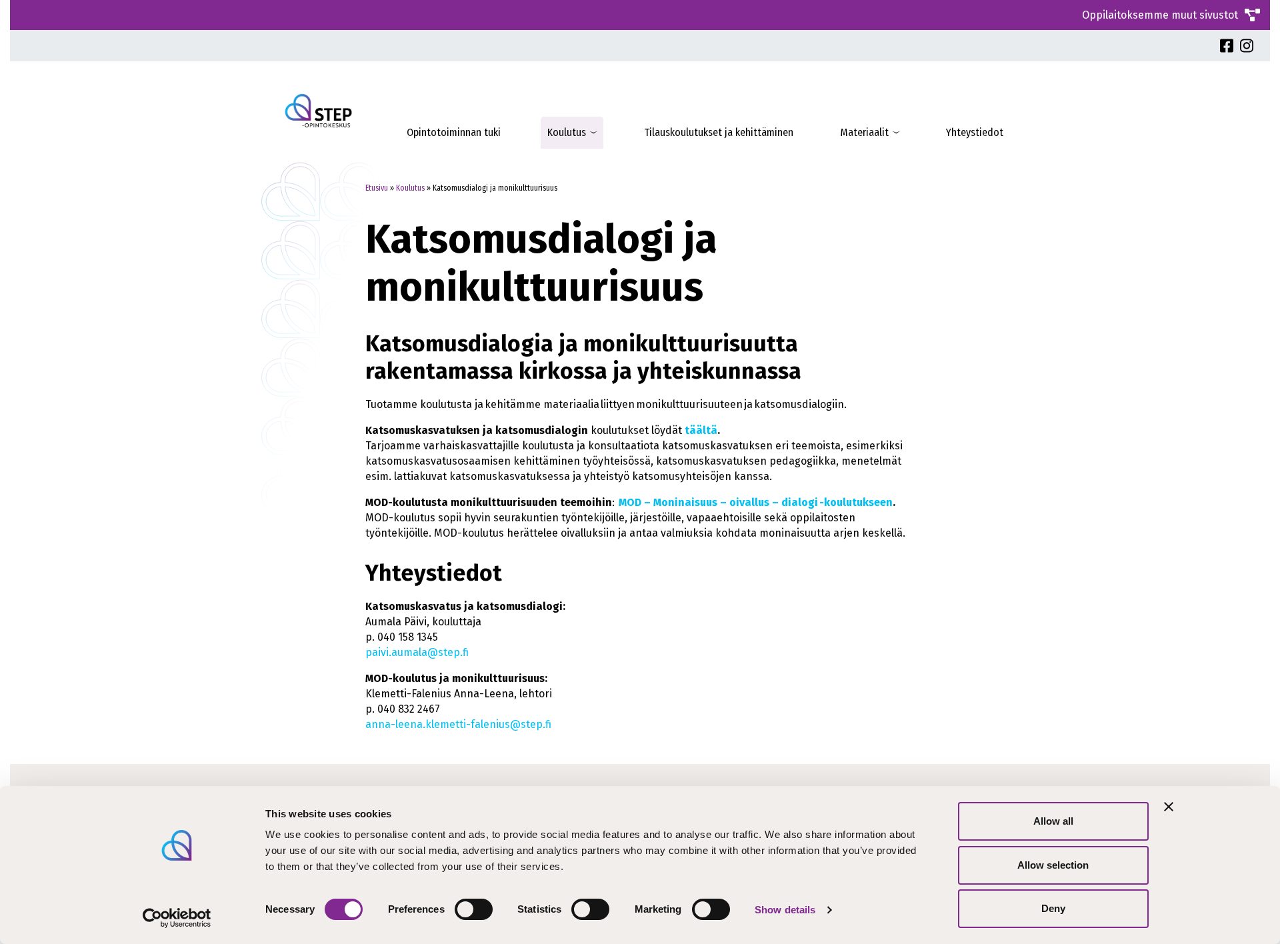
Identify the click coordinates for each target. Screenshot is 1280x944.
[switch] (474, 909)
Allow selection (1053, 865)
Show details (785, 909)
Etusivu (376, 188)
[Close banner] (1168, 806)
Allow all (1053, 821)
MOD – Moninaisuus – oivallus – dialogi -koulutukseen (756, 502)
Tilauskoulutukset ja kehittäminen (718, 132)
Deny (1053, 908)
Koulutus (566, 132)
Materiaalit (864, 132)
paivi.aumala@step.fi (417, 652)
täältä (701, 430)
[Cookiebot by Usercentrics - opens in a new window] (177, 918)
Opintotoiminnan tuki (454, 132)
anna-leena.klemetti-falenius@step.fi (458, 724)
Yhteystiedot (974, 132)
